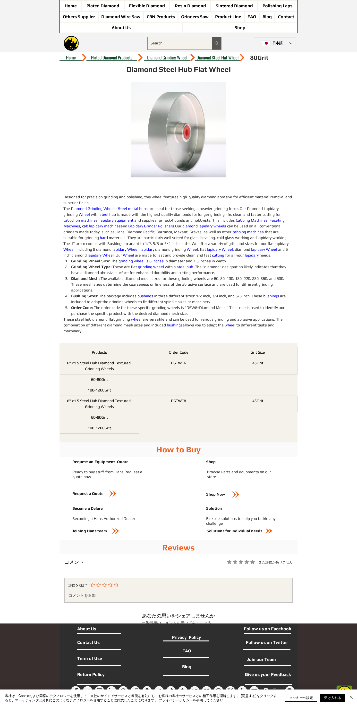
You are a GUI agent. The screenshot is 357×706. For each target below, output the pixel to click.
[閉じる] (351, 697)
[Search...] (216, 43)
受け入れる (332, 697)
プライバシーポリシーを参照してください (191, 700)
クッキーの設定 (301, 697)
